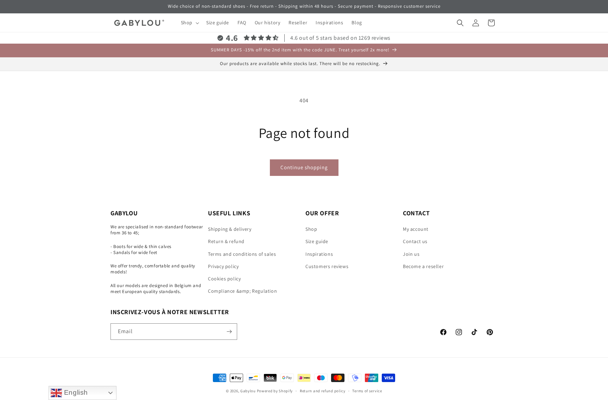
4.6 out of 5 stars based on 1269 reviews (340, 38)
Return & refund (226, 241)
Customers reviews (326, 266)
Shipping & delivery (229, 229)
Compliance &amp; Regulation (242, 291)
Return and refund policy (323, 390)
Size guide (316, 241)
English (75, 392)
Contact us (415, 241)
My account (416, 229)
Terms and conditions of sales (242, 254)
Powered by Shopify (275, 390)
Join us (411, 254)
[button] (189, 22)
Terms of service (367, 390)
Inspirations (319, 254)
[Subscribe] (229, 331)
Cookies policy (224, 278)
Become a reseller (423, 266)
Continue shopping (304, 167)
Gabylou (248, 390)
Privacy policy (223, 266)
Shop (311, 229)
